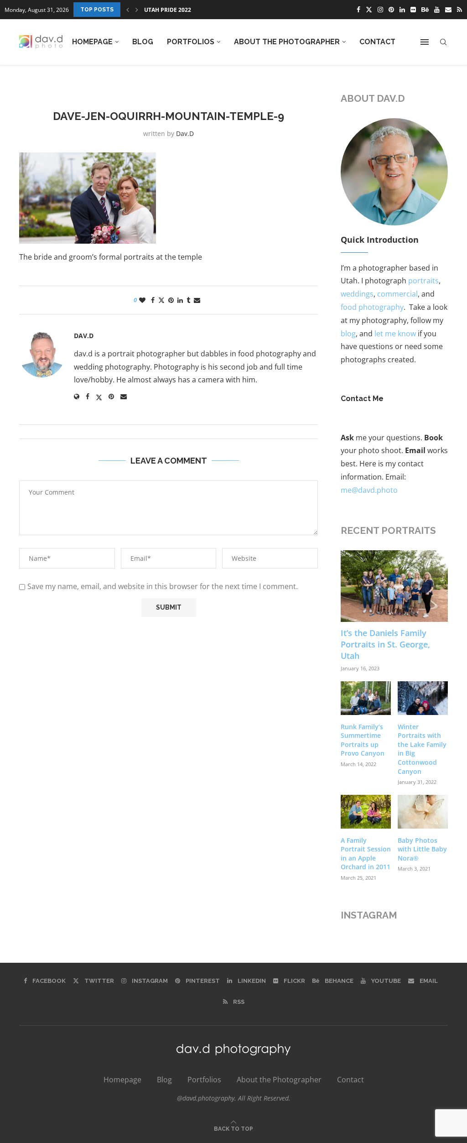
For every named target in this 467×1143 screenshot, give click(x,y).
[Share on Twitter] (161, 300)
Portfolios (190, 41)
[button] (127, 9)
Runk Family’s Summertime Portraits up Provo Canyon (362, 740)
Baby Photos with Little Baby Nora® (422, 849)
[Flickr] (413, 9)
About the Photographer (287, 41)
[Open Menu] (424, 42)
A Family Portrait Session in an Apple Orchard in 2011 (366, 854)
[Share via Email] (197, 300)
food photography (372, 307)
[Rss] (459, 9)
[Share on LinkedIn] (180, 300)
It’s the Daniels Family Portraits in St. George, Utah (385, 644)
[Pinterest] (391, 9)
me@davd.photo (369, 490)
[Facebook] (358, 9)
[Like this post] (142, 300)
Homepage (92, 41)
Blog (142, 41)
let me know (395, 334)
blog (348, 334)
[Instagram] (380, 9)
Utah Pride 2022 (167, 10)
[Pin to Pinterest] (171, 300)
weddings (357, 294)
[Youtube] (437, 9)
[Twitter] (369, 9)
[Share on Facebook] (153, 300)
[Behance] (425, 9)
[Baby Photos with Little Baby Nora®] (423, 812)
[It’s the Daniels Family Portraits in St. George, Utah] (394, 586)
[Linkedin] (402, 9)
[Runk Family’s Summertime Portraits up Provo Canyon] (366, 698)
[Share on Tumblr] (188, 300)
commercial (397, 294)
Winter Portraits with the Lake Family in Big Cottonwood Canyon (422, 749)
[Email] (448, 9)
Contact (377, 41)
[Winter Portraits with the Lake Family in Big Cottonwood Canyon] (423, 698)
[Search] (443, 42)
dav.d (185, 133)
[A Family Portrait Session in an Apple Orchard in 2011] (366, 812)
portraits (423, 281)
